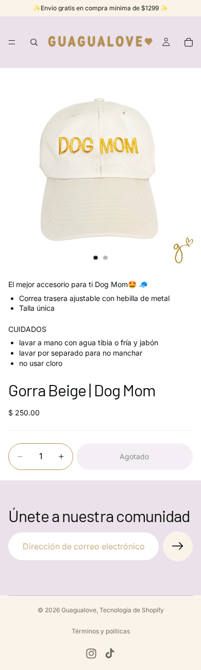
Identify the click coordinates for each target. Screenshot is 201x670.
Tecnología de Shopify (131, 610)
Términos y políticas (101, 631)
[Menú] (12, 42)
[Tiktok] (110, 653)
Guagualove (78, 610)
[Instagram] (91, 653)
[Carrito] (188, 42)
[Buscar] (34, 42)
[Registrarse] (178, 546)
